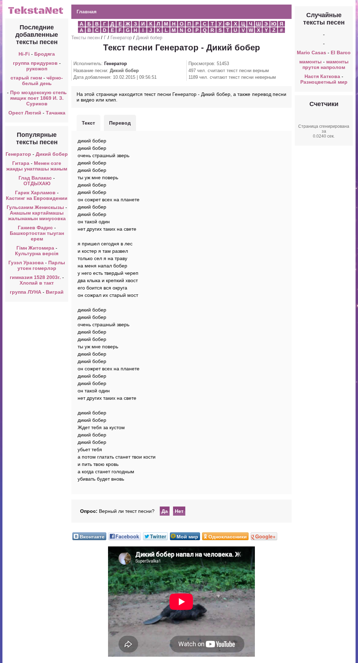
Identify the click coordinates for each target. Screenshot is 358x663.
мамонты (310, 61)
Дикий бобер (52, 154)
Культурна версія (36, 253)
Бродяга (44, 54)
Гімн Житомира (35, 248)
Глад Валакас (35, 178)
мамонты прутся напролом (325, 64)
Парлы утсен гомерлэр (41, 265)
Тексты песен (85, 37)
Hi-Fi (24, 54)
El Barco (341, 52)
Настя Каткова (322, 76)
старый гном (26, 78)
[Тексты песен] (36, 13)
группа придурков (35, 63)
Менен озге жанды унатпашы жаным (36, 166)
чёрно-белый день (42, 80)
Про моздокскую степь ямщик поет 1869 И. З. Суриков (38, 98)
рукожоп (36, 68)
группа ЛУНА (25, 292)
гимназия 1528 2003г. (35, 277)
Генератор (18, 154)
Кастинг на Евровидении (36, 198)
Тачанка (55, 113)
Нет (179, 511)
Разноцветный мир (324, 82)
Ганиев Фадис (35, 227)
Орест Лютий (24, 113)
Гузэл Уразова (26, 262)
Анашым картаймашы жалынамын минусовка (37, 215)
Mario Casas (311, 52)
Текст (88, 123)
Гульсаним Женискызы (35, 207)
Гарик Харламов (35, 192)
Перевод (120, 123)
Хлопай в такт (37, 283)
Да (165, 511)
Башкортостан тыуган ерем (37, 236)
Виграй (55, 292)
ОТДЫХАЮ (36, 183)
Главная (86, 11)
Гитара (20, 163)
